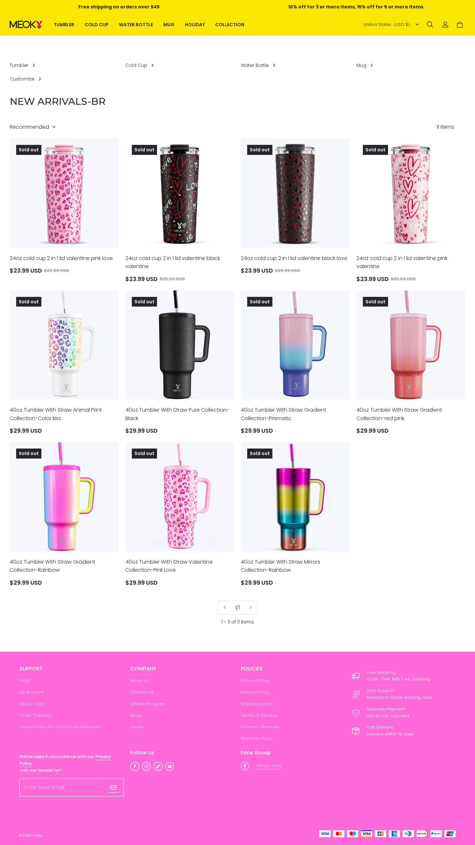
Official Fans (268, 766)
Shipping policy (257, 704)
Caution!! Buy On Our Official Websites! (59, 727)
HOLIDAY (195, 24)
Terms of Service (259, 715)
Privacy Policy (255, 680)
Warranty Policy (257, 738)
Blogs (136, 715)
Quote (136, 727)
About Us (139, 680)
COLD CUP (97, 24)
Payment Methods (260, 727)
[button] (429, 24)
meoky (37, 835)
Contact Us (141, 692)
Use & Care (31, 704)
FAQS (24, 680)
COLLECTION (229, 24)
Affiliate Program (147, 704)
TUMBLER (64, 24)
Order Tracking (35, 715)
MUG (168, 24)
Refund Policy (255, 692)
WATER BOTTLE (136, 24)
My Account (31, 692)
